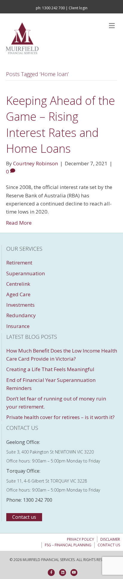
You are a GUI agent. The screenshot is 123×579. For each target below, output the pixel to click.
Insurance (18, 326)
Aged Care (18, 294)
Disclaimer (110, 539)
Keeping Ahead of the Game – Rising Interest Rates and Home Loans (60, 124)
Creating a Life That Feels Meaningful (50, 369)
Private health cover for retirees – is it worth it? (60, 417)
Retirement (19, 262)
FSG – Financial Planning (68, 545)
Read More (19, 222)
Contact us (109, 545)
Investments (20, 304)
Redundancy (21, 315)
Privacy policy (80, 539)
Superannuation (25, 273)
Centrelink (18, 283)
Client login (78, 7)
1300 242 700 (53, 7)
